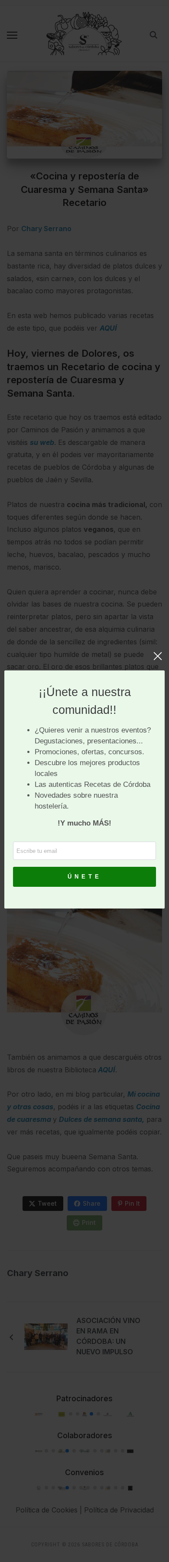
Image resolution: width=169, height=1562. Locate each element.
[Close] (158, 660)
